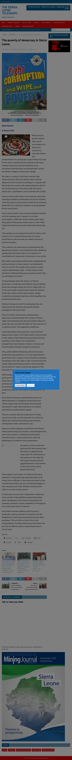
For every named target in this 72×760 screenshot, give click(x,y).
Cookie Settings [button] (20, 385)
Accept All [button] (30, 385)
